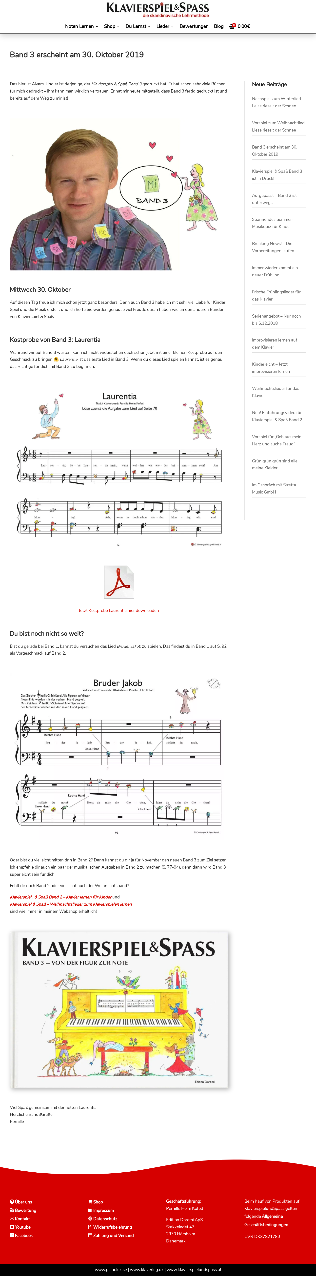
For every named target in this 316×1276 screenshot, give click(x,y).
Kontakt (22, 1219)
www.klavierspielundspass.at (194, 1270)
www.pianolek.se (111, 1270)
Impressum (103, 1210)
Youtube (22, 1227)
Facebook (23, 1235)
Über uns (23, 1202)
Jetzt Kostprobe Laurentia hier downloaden (119, 610)
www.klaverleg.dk (147, 1270)
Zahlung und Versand (113, 1235)
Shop (97, 1202)
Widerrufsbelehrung (112, 1227)
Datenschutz (105, 1219)
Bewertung (25, 1210)
